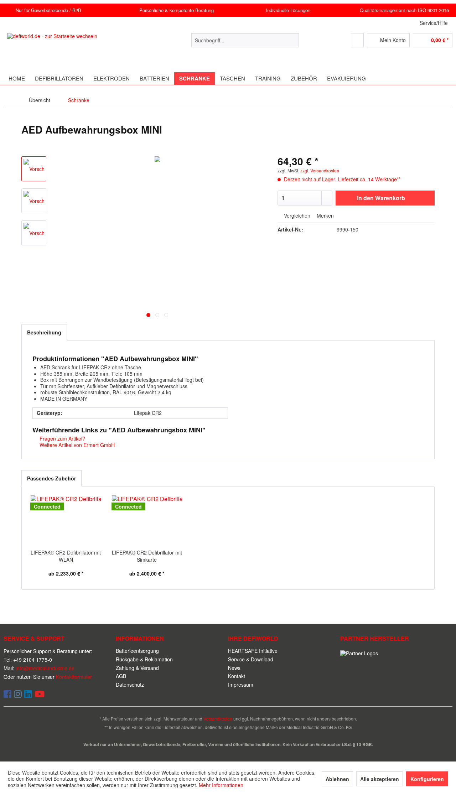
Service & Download (250, 659)
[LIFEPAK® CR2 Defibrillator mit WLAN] (66, 520)
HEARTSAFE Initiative (253, 650)
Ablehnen (337, 778)
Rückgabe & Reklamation (144, 659)
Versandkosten (217, 719)
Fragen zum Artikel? (61, 438)
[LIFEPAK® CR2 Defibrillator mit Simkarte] (147, 520)
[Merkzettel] (357, 40)
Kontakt (236, 676)
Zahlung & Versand (137, 667)
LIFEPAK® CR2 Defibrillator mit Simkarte (147, 556)
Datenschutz (130, 684)
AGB (121, 676)
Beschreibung (44, 332)
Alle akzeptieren (379, 778)
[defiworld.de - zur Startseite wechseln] (60, 47)
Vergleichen (296, 216)
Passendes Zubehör (51, 478)
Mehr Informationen (221, 785)
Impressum (240, 684)
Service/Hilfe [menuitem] (433, 22)
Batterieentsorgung (137, 650)
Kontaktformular (74, 676)
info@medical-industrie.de (45, 668)
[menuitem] (245, 40)
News (234, 667)
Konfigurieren (427, 778)
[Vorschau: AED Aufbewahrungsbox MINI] (33, 168)
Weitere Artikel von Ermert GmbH (76, 444)
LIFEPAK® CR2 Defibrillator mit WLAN (66, 556)
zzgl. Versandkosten (319, 170)
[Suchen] (292, 40)
